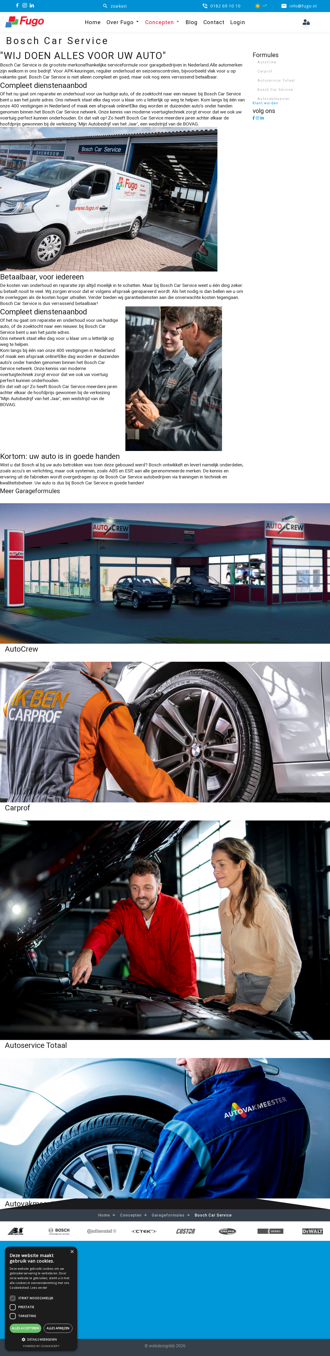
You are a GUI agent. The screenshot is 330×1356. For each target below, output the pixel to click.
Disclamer (185, 1295)
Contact (213, 22)
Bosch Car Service (275, 90)
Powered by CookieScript (41, 1346)
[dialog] (41, 1299)
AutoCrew (267, 62)
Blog (192, 22)
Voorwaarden (188, 1281)
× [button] (72, 1252)
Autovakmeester (274, 99)
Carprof (265, 71)
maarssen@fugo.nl (109, 1288)
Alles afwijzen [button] (58, 1328)
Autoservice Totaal (276, 80)
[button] (41, 1339)
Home (93, 22)
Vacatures (185, 1274)
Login (237, 22)
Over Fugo (120, 22)
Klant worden (266, 103)
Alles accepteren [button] (25, 1328)
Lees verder (38, 1288)
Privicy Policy (188, 1288)
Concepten (159, 22)
